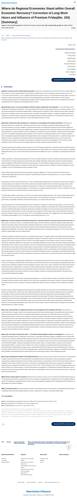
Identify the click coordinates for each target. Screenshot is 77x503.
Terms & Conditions (31, 482)
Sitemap (40, 482)
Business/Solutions (8, 454)
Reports (8, 35)
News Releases (64, 454)
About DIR (43, 454)
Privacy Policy (21, 482)
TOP (3, 35)
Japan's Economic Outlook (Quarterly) (21, 35)
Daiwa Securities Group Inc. (51, 482)
